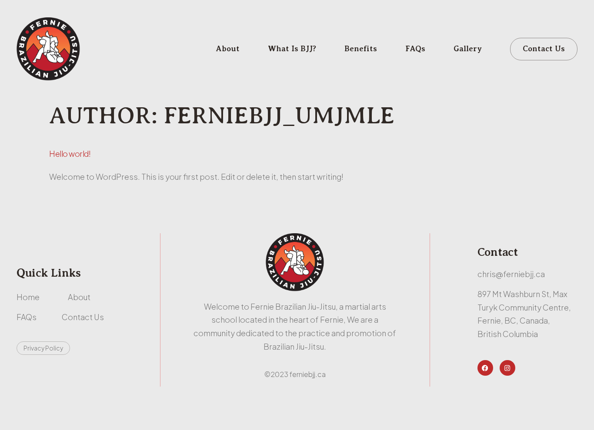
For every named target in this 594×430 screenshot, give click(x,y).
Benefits (360, 48)
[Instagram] (507, 368)
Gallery (468, 48)
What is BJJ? (292, 48)
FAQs (415, 48)
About (228, 48)
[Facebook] (485, 368)
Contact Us (544, 48)
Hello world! (69, 154)
